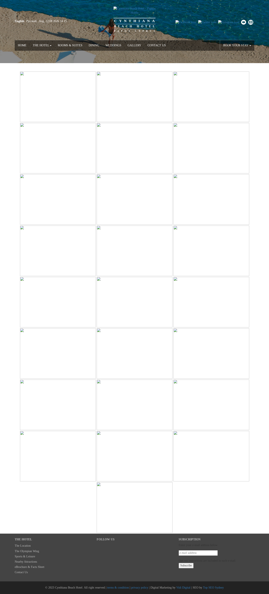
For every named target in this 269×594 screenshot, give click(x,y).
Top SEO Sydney (213, 587)
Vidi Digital (183, 587)
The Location (23, 545)
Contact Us (157, 45)
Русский (31, 21)
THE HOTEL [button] (41, 45)
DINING (94, 45)
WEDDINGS (113, 45)
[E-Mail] (250, 22)
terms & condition (118, 587)
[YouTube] (243, 22)
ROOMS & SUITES (70, 45)
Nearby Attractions (26, 561)
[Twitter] (207, 22)
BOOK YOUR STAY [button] (236, 45)
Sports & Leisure (25, 556)
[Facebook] (185, 22)
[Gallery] (58, 96)
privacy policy (139, 587)
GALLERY (134, 45)
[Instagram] (228, 22)
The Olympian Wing (27, 551)
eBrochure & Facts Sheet (29, 567)
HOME (22, 45)
